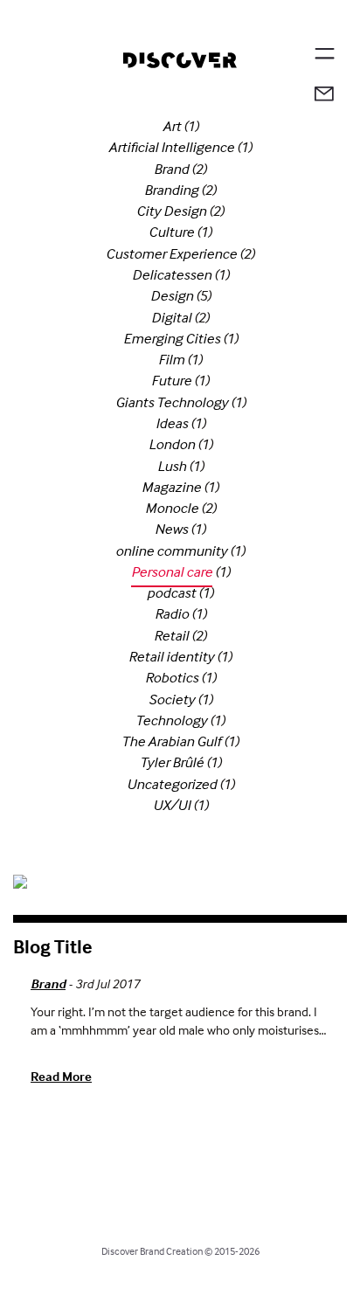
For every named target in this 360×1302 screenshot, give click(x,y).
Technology (171, 720)
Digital (171, 317)
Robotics (171, 677)
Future (171, 380)
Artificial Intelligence (171, 147)
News (171, 529)
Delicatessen (171, 275)
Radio (172, 614)
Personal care (171, 572)
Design (171, 296)
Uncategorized (172, 784)
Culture (171, 232)
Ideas (172, 423)
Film (171, 359)
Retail (171, 636)
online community (171, 551)
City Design (171, 211)
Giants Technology (171, 402)
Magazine (171, 487)
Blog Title (53, 946)
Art (172, 126)
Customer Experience (171, 254)
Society (172, 699)
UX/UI (171, 805)
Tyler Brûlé (172, 762)
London (172, 444)
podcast (171, 593)
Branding (171, 190)
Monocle (171, 508)
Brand (171, 169)
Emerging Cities (171, 338)
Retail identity (171, 657)
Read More (61, 1076)
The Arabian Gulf (171, 741)
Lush (171, 466)
